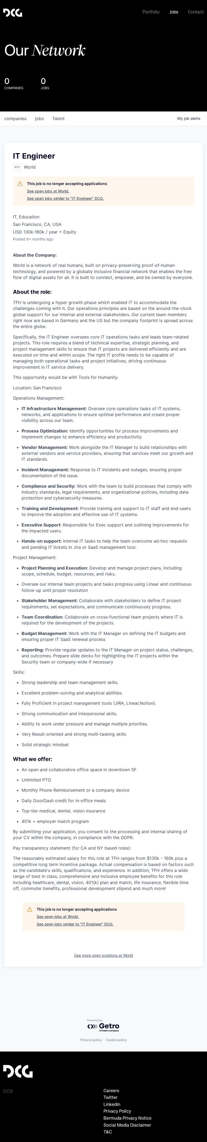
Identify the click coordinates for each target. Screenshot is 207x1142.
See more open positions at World (103, 955)
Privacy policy (91, 1040)
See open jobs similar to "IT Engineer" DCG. (65, 198)
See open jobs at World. (48, 191)
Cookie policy (116, 1040)
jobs (39, 118)
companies (15, 118)
